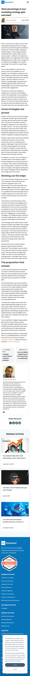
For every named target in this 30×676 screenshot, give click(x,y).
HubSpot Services (8, 574)
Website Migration (6, 619)
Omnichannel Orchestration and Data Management (12, 634)
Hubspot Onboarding (7, 594)
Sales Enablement (6, 587)
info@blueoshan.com (8, 340)
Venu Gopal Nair (9, 379)
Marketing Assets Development (10, 600)
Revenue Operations (7, 581)
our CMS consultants (13, 342)
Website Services (7, 613)
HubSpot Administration (8, 597)
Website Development (7, 616)
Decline (15, 669)
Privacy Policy (20, 673)
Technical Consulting (7, 578)
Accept (15, 665)
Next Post (22, 350)
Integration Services (7, 584)
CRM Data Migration (7, 591)
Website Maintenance (7, 622)
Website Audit (5, 626)
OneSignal (4, 608)
